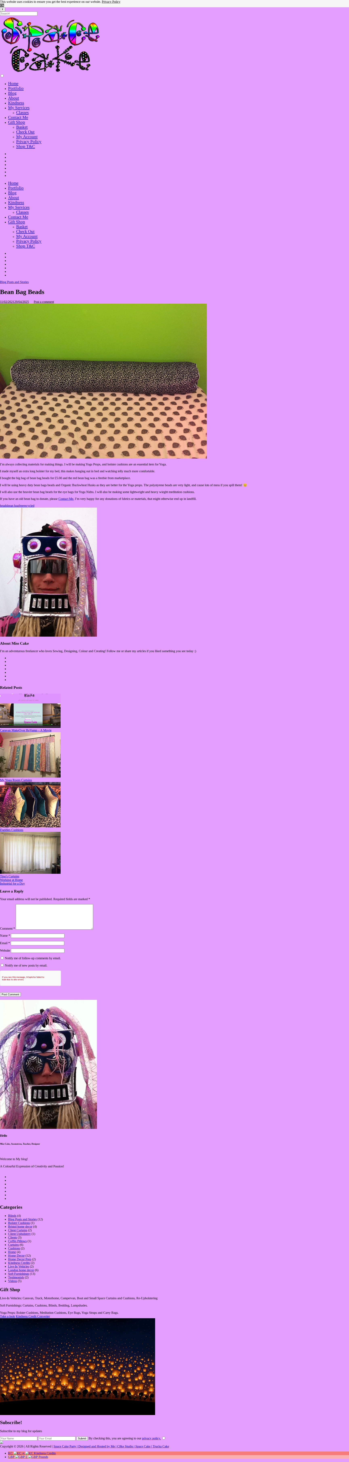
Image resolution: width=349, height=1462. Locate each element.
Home (13, 83)
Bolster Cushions (19, 1223)
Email (5, 943)
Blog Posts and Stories (14, 282)
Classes (22, 112)
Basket (22, 127)
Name (5, 935)
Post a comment (44, 301)
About (13, 98)
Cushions (14, 1248)
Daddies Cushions (11, 830)
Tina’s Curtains (9, 876)
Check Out (25, 131)
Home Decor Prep (19, 1259)
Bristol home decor (20, 1226)
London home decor (21, 1270)
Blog (12, 93)
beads (3, 505)
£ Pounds (28, 1457)
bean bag (13, 505)
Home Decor (16, 1255)
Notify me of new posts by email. (26, 965)
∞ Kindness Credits (32, 1453)
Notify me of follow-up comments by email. (33, 958)
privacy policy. (151, 1438)
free (21, 505)
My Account (27, 136)
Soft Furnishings (18, 1273)
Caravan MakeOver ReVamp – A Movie (26, 730)
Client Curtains (17, 1230)
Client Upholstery (19, 1234)
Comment (7, 928)
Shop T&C (25, 146)
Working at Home (11, 880)
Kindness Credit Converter (33, 1316)
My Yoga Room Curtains (16, 780)
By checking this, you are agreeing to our (125, 1438)
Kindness (16, 102)
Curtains (13, 1244)
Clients (12, 1237)
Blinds (12, 1215)
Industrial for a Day (12, 883)
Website (5, 950)
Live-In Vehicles (18, 1266)
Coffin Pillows (17, 1241)
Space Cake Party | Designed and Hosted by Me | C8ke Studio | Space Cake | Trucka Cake (111, 1446)
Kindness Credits (19, 1263)
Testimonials (16, 1277)
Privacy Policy (111, 1)
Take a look (7, 1316)
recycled (29, 505)
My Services (18, 107)
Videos (12, 1281)
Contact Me (18, 117)
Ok (2, 5)
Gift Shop (16, 122)
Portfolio (16, 88)
